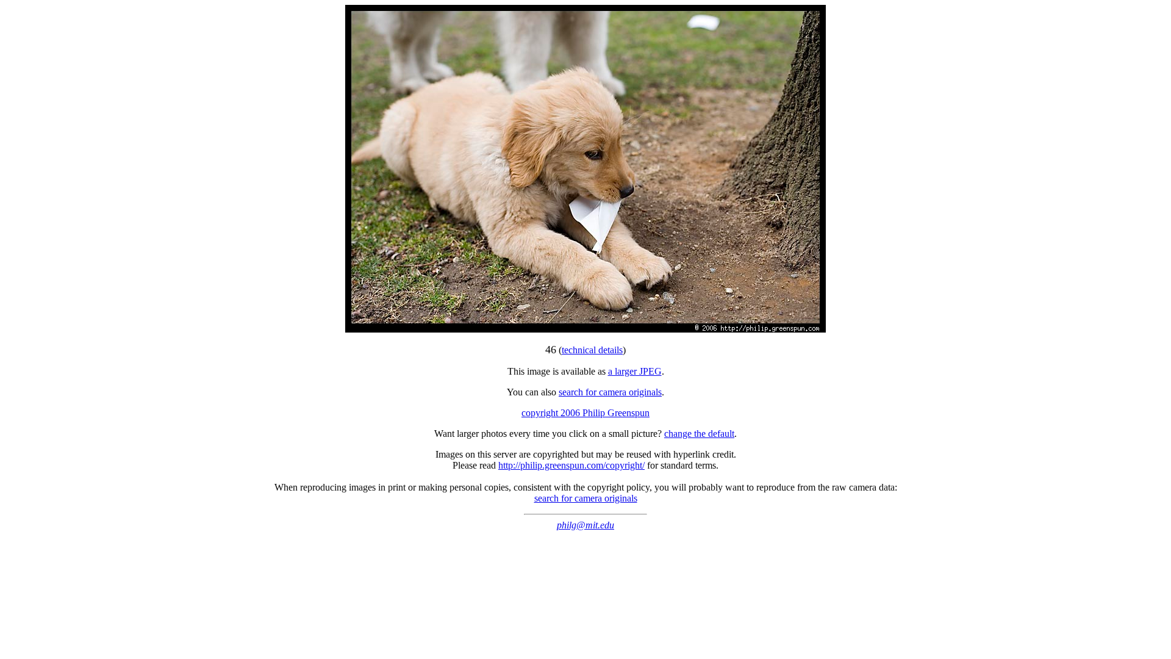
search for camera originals (610, 392)
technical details (592, 350)
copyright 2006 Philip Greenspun (585, 413)
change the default (699, 433)
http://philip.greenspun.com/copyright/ (571, 465)
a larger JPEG (635, 371)
